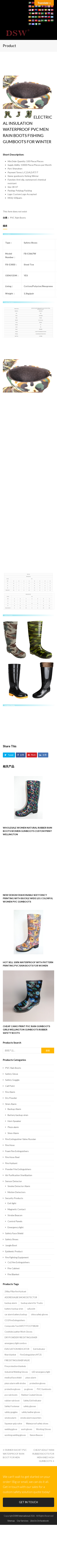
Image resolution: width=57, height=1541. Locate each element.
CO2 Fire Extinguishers (15, 1320)
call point (31, 1308)
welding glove (11, 1429)
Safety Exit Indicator (32, 1400)
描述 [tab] (5, 225)
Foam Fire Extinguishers (17, 1151)
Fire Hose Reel (12, 1157)
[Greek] (36, 6)
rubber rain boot (12, 1400)
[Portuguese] (39, 13)
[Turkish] (36, 20)
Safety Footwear (12, 1406)
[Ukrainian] (39, 20)
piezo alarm (30, 1377)
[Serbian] (52, 13)
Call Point (10, 1086)
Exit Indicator (39, 1349)
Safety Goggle (12, 1080)
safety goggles (11, 1412)
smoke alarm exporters (30, 1418)
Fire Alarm (10, 1092)
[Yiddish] (33, 24)
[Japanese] (48, 6)
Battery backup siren (18, 1115)
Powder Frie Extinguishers (18, 1169)
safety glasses (29, 1406)
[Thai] (33, 20)
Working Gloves (43, 1429)
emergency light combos (16, 1343)
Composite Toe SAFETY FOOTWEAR (21, 1326)
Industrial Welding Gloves (16, 1372)
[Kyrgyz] (52, 6)
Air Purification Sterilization (18, 1175)
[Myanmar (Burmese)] (45, 10)
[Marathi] (39, 10)
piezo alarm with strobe (15, 1383)
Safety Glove (11, 1074)
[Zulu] (39, 24)
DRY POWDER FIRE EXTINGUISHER (21, 1337)
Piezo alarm (13, 1127)
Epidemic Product (14, 1251)
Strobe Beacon (15, 1215)
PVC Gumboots (44, 1389)
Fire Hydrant (11, 1163)
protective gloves (12, 1389)
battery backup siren (14, 1308)
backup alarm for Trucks (32, 1303)
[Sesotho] (33, 17)
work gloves (26, 1429)
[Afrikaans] (29, 3)
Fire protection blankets (15, 1366)
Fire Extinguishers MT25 (30, 1354)
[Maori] (36, 10)
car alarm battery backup (16, 1314)
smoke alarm (10, 1418)
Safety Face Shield (14, 1233)
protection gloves (37, 1383)
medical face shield (13, 1377)
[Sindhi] (36, 17)
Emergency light (16, 1227)
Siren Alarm (10, 1104)
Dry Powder (11, 1098)
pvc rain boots (11, 1395)
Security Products (14, 1198)
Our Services (22, 1520)
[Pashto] (29, 13)
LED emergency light (41, 1372)
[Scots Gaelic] (52, 17)
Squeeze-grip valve (13, 1423)
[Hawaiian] (45, 6)
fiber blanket (10, 1354)
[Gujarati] (39, 6)
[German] (33, 6)
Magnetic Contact (17, 1209)
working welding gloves (15, 1435)
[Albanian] (33, 3)
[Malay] (29, 10)
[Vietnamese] (48, 20)
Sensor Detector (13, 1181)
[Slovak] (42, 17)
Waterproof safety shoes (37, 1423)
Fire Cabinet (14, 1268)
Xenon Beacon (36, 1435)
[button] (52, 33)
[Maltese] (33, 10)
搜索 (48, 1050)
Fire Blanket (13, 1274)
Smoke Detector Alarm (19, 1186)
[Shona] (29, 17)
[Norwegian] (52, 10)
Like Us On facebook (39, 1520)
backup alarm (11, 1303)
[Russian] (48, 13)
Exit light (12, 1203)
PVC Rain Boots (18, 217)
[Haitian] (42, 6)
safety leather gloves (31, 1412)
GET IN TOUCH (28, 1502)
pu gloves (28, 1389)
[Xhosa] (29, 24)
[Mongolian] (42, 10)
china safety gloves (39, 1314)
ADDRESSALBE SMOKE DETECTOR (21, 1297)
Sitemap (11, 1520)
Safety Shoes (11, 1239)
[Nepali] (48, 10)
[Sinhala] (39, 17)
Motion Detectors (16, 1192)
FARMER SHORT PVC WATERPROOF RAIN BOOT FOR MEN (15, 1454)
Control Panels (15, 1221)
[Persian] (33, 13)
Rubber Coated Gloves (31, 1395)
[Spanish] (29, 20)
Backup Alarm (14, 1109)
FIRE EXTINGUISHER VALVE (17, 1360)
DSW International (21, 1516)
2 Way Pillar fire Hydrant (15, 1291)
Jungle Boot (11, 1245)
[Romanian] (45, 13)
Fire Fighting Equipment (17, 1257)
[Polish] (36, 13)
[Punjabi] (42, 13)
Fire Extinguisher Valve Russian (20, 1139)
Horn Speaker (14, 1121)
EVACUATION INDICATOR (17, 1349)
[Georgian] (29, 6)
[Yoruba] (36, 24)
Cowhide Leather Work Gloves (18, 1331)
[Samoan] (48, 17)
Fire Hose (10, 1145)
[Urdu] (42, 20)
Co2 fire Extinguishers (19, 1262)
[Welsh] (52, 20)
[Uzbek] (45, 20)
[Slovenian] (45, 17)
